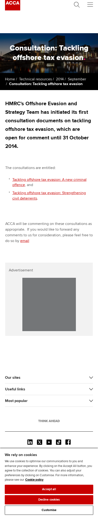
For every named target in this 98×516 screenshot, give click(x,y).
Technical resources (35, 79)
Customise (49, 510)
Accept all (49, 489)
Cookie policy (34, 480)
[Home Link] (49, 421)
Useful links (15, 389)
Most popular (16, 400)
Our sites (12, 377)
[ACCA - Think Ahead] (12, 9)
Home (10, 79)
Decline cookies (49, 500)
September (77, 79)
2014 (60, 79)
